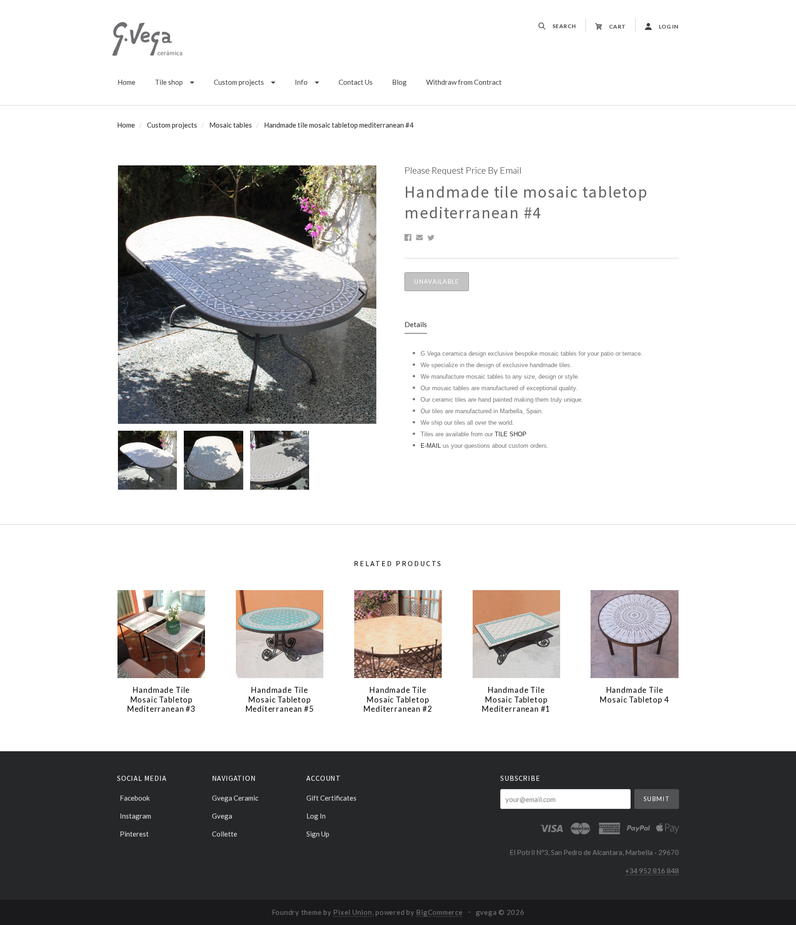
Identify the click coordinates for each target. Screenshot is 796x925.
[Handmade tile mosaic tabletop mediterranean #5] (279, 634)
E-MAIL (432, 445)
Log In (316, 816)
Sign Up (317, 833)
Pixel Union (352, 912)
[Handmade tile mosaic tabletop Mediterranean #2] (398, 634)
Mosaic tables (230, 125)
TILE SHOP (511, 434)
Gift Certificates (331, 798)
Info (301, 82)
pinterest (134, 833)
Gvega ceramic (235, 798)
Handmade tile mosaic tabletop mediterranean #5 (280, 699)
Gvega (222, 816)
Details (415, 324)
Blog (399, 82)
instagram (135, 816)
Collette (224, 833)
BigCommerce (439, 912)
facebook (135, 798)
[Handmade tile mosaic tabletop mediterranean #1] (516, 634)
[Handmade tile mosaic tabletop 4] (634, 634)
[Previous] (132, 294)
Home (126, 82)
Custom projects (239, 82)
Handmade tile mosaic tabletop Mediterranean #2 (397, 699)
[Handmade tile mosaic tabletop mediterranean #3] (161, 634)
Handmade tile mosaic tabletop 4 (634, 694)
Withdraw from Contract (464, 82)
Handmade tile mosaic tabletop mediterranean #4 (339, 125)
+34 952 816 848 (652, 870)
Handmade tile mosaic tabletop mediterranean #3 (161, 699)
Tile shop (169, 82)
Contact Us (356, 82)
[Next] (360, 294)
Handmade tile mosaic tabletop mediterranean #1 (516, 699)
